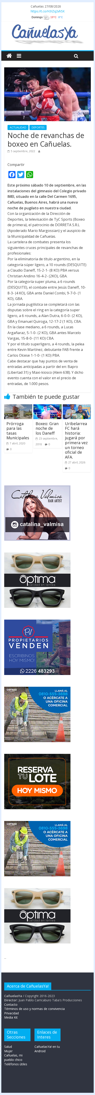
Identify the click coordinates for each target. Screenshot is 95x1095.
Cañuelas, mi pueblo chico (13, 1057)
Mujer (8, 1051)
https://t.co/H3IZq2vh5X (48, 11)
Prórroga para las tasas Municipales (17, 431)
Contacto (10, 1004)
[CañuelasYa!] (47, 26)
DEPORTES (38, 127)
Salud (8, 1046)
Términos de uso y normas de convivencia (34, 1009)
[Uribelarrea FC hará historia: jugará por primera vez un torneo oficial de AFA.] (77, 407)
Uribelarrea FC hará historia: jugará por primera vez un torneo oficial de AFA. (76, 440)
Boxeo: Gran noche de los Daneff (47, 428)
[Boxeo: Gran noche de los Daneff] (47, 407)
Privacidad (11, 1013)
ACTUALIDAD (18, 127)
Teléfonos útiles (15, 1064)
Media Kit (11, 1017)
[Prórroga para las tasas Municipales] (18, 407)
